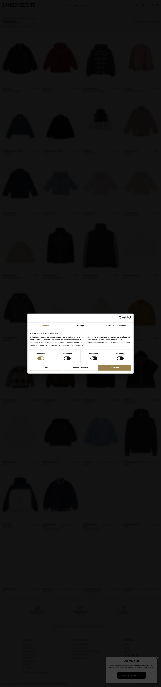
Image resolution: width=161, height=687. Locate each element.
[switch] (67, 358)
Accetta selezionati (80, 368)
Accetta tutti (114, 368)
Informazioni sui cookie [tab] (116, 326)
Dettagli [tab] (80, 326)
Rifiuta (46, 368)
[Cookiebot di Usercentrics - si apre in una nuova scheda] (120, 318)
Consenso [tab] (45, 326)
